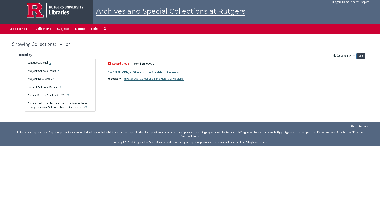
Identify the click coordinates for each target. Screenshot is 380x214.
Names (80, 29)
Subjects (63, 29)
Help (94, 29)
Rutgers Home (340, 2)
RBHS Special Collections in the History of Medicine (154, 78)
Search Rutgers (360, 2)
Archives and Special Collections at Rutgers (170, 11)
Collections (43, 29)
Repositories (18, 29)
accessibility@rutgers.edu (281, 132)
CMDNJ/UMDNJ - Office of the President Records (143, 72)
